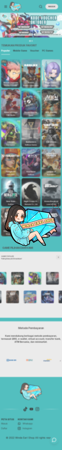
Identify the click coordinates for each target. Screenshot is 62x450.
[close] (55, 206)
